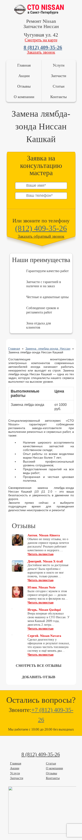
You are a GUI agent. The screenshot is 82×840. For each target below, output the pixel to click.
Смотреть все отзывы (38, 665)
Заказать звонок (41, 52)
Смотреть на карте (41, 40)
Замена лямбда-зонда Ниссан (47, 348)
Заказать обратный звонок (41, 236)
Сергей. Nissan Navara (44, 635)
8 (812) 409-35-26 (43, 47)
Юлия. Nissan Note (42, 587)
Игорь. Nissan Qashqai (44, 609)
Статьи (59, 86)
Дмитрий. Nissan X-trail (45, 561)
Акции (24, 76)
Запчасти (58, 76)
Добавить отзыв (38, 677)
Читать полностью (41, 554)
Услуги (59, 65)
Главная (24, 65)
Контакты (58, 97)
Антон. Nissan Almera (44, 535)
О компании (24, 97)
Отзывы (24, 86)
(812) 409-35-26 (41, 228)
